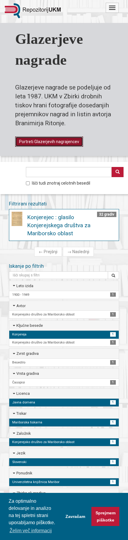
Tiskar (21, 413)
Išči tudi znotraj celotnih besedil (61, 183)
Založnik (23, 433)
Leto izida (24, 286)
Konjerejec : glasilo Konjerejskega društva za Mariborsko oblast (58, 225)
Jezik (20, 453)
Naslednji (78, 251)
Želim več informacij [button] (31, 530)
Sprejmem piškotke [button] (105, 516)
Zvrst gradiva (27, 353)
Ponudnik (24, 473)
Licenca (23, 393)
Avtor (21, 306)
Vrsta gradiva (27, 373)
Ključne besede (29, 325)
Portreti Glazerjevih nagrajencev (49, 141)
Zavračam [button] (75, 516)
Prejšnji (48, 251)
